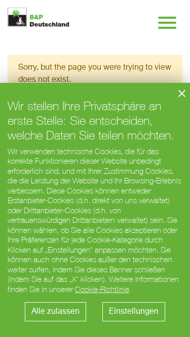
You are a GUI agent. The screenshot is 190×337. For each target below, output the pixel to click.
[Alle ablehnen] (181, 93)
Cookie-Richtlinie (102, 289)
